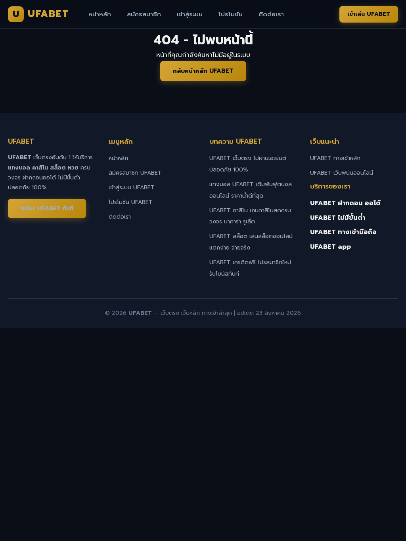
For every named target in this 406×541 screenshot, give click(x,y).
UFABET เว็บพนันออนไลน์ (341, 173)
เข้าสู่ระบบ (190, 14)
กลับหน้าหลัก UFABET (203, 71)
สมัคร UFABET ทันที (47, 208)
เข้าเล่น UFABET (368, 14)
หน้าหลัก (99, 14)
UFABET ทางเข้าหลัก (335, 158)
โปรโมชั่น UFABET (131, 202)
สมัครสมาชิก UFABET (135, 173)
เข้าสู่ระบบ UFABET (132, 187)
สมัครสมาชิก (144, 14)
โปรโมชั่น (230, 14)
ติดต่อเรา (271, 14)
